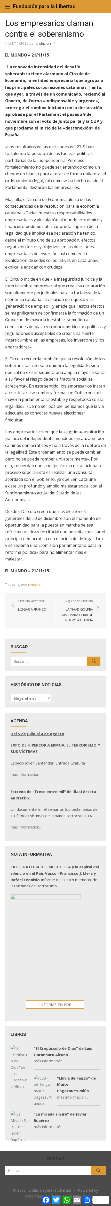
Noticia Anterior (32, 605)
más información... (26, 827)
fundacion (42, 43)
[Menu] (8, 6)
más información (25, 774)
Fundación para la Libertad (44, 6)
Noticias (35, 584)
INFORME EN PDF (55, 1004)
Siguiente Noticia (77, 610)
